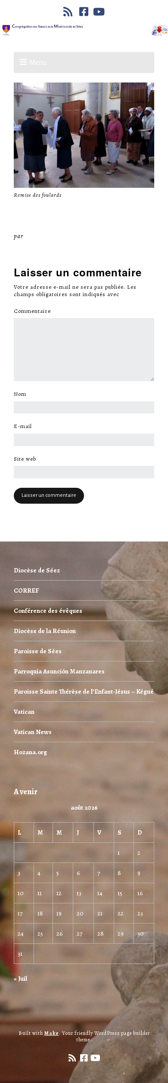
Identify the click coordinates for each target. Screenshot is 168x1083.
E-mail (25, 426)
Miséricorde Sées (53, 236)
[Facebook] (84, 11)
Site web (25, 459)
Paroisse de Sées (38, 651)
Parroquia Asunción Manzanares (59, 671)
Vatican (24, 711)
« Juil (20, 978)
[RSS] (69, 11)
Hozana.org (30, 752)
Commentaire (35, 311)
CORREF (26, 590)
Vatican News (33, 732)
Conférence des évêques (48, 610)
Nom (22, 394)
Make (51, 1033)
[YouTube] (99, 11)
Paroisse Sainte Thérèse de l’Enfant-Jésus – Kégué (84, 691)
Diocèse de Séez (37, 570)
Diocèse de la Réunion (45, 631)
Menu (38, 63)
